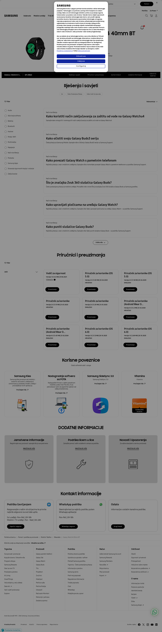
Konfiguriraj (81, 66)
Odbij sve (81, 61)
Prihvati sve (81, 56)
